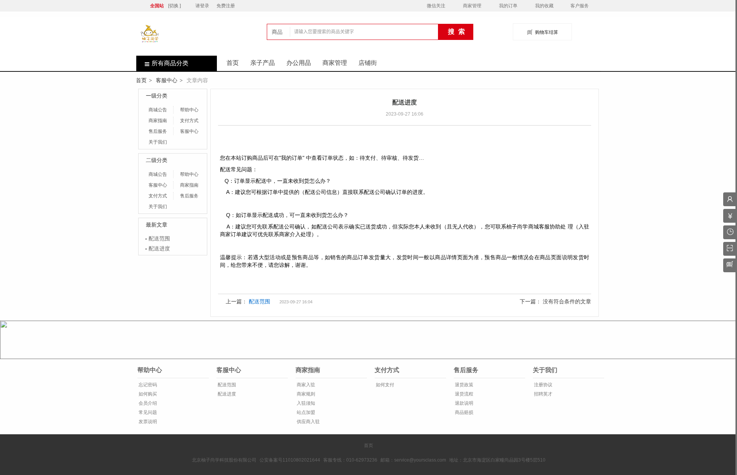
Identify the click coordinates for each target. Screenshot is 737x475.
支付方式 (189, 120)
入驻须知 (305, 403)
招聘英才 (542, 394)
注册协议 (542, 384)
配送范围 (159, 238)
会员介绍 (147, 403)
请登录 (202, 5)
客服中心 (166, 80)
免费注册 (225, 5)
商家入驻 (305, 384)
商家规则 (305, 394)
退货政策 (463, 384)
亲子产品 (262, 63)
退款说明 (463, 403)
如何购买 (147, 394)
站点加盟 (305, 412)
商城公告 (158, 110)
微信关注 (436, 5)
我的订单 (508, 5)
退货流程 (463, 394)
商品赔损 (463, 412)
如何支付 (384, 384)
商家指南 (158, 120)
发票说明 (147, 421)
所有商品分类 (170, 63)
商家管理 (472, 5)
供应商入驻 (308, 421)
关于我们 (158, 142)
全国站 (157, 5)
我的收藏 (544, 5)
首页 (232, 63)
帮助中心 (189, 110)
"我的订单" (291, 158)
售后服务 (158, 131)
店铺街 (368, 63)
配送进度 (159, 248)
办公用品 (298, 63)
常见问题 (147, 412)
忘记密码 (147, 384)
